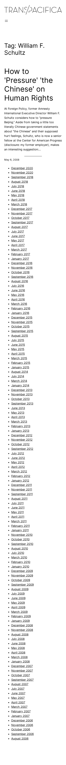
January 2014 (20, 385)
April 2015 (18, 353)
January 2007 (20, 716)
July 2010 (17, 553)
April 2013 (18, 417)
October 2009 (20, 580)
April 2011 (17, 516)
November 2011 (21, 489)
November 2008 (22, 630)
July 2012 (17, 453)
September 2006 (22, 734)
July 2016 (17, 285)
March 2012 (19, 471)
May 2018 (17, 195)
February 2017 (20, 254)
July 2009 (18, 593)
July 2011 (17, 503)
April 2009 (18, 607)
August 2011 (19, 498)
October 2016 (20, 272)
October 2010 (20, 539)
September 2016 (22, 277)
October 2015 (20, 326)
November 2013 (22, 394)
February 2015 (20, 363)
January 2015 (20, 367)
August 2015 (19, 335)
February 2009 (21, 616)
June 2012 (18, 458)
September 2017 (22, 222)
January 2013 (20, 430)
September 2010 (22, 544)
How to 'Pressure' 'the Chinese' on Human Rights (28, 84)
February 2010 (20, 562)
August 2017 (19, 227)
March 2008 (19, 657)
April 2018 (18, 199)
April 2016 (18, 299)
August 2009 (20, 589)
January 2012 (20, 480)
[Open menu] (6, 21)
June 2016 (18, 290)
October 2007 (20, 675)
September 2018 (22, 177)
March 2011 (19, 521)
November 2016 (22, 267)
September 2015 (22, 331)
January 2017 (20, 258)
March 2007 (19, 706)
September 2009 (22, 584)
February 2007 (21, 711)
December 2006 (22, 720)
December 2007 (22, 666)
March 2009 (19, 612)
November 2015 (22, 322)
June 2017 (18, 236)
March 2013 (19, 421)
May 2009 (18, 602)
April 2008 (18, 652)
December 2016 (21, 263)
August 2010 (19, 548)
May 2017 (17, 240)
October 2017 (20, 218)
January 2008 (20, 661)
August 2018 (19, 181)
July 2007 (17, 688)
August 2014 (19, 371)
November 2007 (22, 670)
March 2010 (19, 557)
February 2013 (20, 426)
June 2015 (18, 344)
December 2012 (21, 435)
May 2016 (17, 295)
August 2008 (20, 634)
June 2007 (18, 693)
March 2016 (19, 304)
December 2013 (21, 390)
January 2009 (20, 620)
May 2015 (17, 349)
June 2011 (17, 507)
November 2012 (22, 439)
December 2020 (22, 168)
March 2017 (19, 249)
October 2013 (20, 399)
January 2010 (20, 566)
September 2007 (22, 679)
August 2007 (19, 684)
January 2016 (20, 313)
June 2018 (18, 191)
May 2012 (17, 462)
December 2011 (21, 485)
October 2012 (20, 444)
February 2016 (20, 308)
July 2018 (17, 186)
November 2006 (22, 725)
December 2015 (21, 317)
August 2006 (20, 738)
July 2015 (17, 340)
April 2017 (18, 245)
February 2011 (20, 526)
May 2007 (18, 698)
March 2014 (19, 381)
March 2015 (19, 358)
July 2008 (18, 639)
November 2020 (22, 172)
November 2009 (22, 575)
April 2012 (18, 467)
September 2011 (22, 494)
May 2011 (17, 512)
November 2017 (21, 213)
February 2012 (20, 476)
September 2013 (22, 403)
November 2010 (22, 535)
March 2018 (19, 204)
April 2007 (18, 702)
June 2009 (18, 598)
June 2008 (18, 643)
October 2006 (20, 729)
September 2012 (22, 449)
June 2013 (18, 408)
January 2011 (20, 530)
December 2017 (21, 209)
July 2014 (17, 376)
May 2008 (18, 648)
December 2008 (22, 625)
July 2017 (17, 231)
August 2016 (19, 281)
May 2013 (17, 412)
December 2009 (22, 571)
